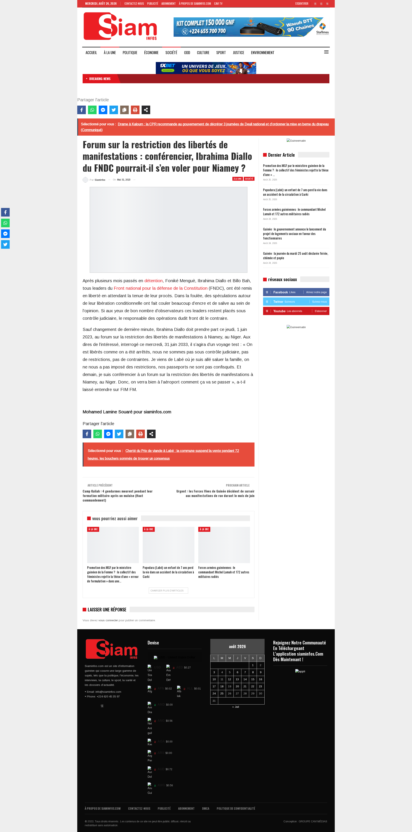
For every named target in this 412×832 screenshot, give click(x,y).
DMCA (205, 808)
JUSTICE (238, 52)
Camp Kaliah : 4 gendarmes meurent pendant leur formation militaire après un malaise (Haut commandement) (118, 495)
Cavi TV (218, 3)
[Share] (146, 110)
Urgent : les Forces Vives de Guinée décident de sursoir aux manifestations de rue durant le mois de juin (215, 493)
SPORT (221, 52)
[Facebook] (81, 110)
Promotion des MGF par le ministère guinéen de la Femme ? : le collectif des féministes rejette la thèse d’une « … (296, 170)
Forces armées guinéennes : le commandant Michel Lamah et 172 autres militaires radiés (294, 211)
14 (245, 679)
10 (214, 679)
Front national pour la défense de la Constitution (161, 288)
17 (214, 686)
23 (260, 686)
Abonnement (168, 3)
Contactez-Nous (134, 3)
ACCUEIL (91, 52)
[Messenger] (103, 110)
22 (252, 686)
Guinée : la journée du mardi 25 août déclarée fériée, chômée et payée (295, 255)
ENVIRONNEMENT (262, 52)
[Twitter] (113, 110)
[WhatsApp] (92, 110)
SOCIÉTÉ (171, 52)
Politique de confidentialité (236, 808)
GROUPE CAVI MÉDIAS (313, 821)
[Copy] (124, 110)
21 (245, 686)
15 (252, 679)
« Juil (235, 706)
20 (237, 686)
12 (229, 679)
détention (153, 280)
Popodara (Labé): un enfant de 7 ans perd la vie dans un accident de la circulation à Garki (295, 192)
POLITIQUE (130, 52)
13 (237, 679)
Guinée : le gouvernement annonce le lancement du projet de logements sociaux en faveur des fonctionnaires (294, 233)
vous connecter (108, 620)
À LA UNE (110, 52)
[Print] (135, 110)
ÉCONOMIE (151, 52)
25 (221, 693)
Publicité (152, 3)
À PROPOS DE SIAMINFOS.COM (195, 3)
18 (221, 686)
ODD (187, 52)
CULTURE (203, 52)
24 (214, 693)
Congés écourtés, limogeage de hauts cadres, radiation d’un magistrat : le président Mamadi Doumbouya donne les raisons (196, 78)
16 (260, 679)
